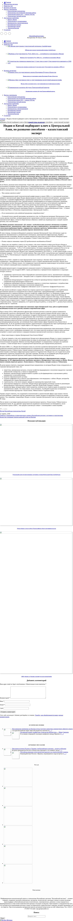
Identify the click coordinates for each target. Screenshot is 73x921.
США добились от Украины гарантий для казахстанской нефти (36, 676)
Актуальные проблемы (11, 18)
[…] (50, 730)
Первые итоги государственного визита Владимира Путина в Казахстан (40, 76)
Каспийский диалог (14, 26)
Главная (2, 119)
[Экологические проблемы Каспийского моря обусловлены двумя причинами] (18, 825)
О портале (7, 30)
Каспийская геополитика (13, 411)
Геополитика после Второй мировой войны (22, 13)
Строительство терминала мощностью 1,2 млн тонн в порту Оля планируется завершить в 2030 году (40, 66)
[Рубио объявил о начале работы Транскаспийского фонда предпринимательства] (36, 479)
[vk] (9, 33)
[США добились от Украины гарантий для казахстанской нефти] (36, 533)
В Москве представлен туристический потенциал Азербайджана (40, 50)
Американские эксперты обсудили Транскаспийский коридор (40, 91)
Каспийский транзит (14, 24)
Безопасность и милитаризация (18, 23)
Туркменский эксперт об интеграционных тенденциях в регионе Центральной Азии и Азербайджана (36, 474)
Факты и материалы (10, 9)
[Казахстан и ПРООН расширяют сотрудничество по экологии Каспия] (18, 786)
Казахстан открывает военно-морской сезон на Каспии (18, 417)
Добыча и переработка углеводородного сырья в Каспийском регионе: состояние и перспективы (31, 415)
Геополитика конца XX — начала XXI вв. (21, 14)
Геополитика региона (11, 4)
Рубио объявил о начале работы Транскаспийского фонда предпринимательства (36, 528)
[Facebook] (1, 33)
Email (2, 705)
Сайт (1, 708)
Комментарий (5, 698)
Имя (2, 701)
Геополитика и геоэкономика (17, 21)
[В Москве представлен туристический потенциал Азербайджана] (18, 805)
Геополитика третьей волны (17, 16)
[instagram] (5, 33)
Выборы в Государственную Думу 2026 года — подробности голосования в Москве (40, 57)
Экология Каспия (13, 28)
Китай (23, 411)
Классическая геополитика (16, 11)
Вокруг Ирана (12, 19)
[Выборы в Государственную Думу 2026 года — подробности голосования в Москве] (18, 844)
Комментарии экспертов (36, 122)
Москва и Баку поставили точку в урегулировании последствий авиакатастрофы (40, 83)
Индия (2, 411)
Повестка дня (8, 6)
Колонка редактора (10, 7)
